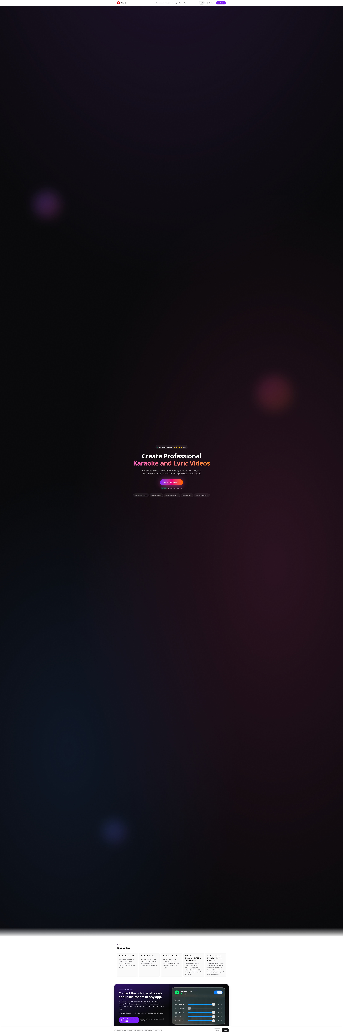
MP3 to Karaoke (187, 495)
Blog (185, 3)
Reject (217, 1030)
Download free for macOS (129, 1020)
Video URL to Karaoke (202, 495)
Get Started (221, 3)
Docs (180, 3)
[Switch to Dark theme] (203, 3)
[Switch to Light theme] (200, 3)
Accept (225, 1030)
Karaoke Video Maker (141, 495)
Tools (167, 3)
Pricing (175, 3)
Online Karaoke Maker (172, 495)
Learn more (158, 1030)
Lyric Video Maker (156, 495)
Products (159, 3)
